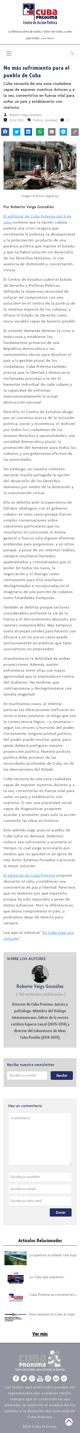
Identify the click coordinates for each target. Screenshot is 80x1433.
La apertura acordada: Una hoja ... (53, 1257)
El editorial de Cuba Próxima (29, 875)
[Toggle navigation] (9, 53)
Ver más (40, 1334)
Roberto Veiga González (26, 115)
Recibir (61, 1075)
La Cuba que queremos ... (47, 1277)
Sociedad (51, 120)
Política (38, 120)
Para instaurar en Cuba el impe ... (52, 1316)
